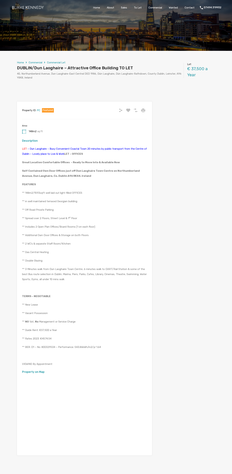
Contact (189, 7)
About (110, 7)
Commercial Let (56, 62)
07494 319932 (212, 7)
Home (96, 7)
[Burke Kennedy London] (28, 9)
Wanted (173, 7)
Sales (124, 7)
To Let (138, 7)
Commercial (155, 7)
